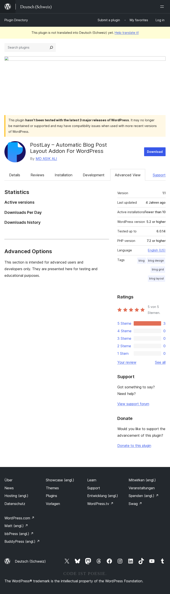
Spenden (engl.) (144, 495)
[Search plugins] (51, 47)
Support (159, 175)
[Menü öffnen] (163, 6)
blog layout (156, 278)
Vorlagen (53, 503)
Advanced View (128, 175)
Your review (126, 362)
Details (14, 175)
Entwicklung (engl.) (102, 495)
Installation (63, 175)
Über (8, 480)
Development (93, 175)
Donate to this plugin (134, 445)
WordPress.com (19, 518)
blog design (156, 260)
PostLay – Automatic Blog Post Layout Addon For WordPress (68, 148)
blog (142, 260)
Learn (91, 480)
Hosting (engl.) (16, 495)
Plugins (51, 495)
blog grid (158, 269)
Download (155, 152)
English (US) (157, 250)
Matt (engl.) (16, 526)
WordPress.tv (100, 503)
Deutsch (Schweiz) (30, 561)
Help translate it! (127, 32)
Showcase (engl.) (60, 480)
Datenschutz (14, 503)
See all (160, 362)
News (9, 488)
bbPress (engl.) (19, 533)
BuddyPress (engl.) (22, 541)
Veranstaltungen (142, 488)
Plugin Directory (16, 20)
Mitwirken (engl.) (142, 480)
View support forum (133, 404)
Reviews (37, 175)
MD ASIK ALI (46, 158)
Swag (135, 503)
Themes (52, 488)
